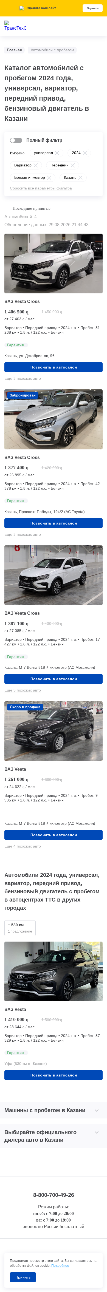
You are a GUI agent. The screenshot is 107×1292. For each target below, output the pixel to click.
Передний (59, 165)
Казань (70, 177)
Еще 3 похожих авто (22, 378)
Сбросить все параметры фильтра (41, 188)
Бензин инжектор (29, 177)
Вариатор (23, 165)
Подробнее (60, 1266)
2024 (76, 153)
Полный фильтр (44, 140)
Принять (22, 1277)
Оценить (92, 8)
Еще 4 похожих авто (22, 846)
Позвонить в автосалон (53, 367)
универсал (43, 153)
